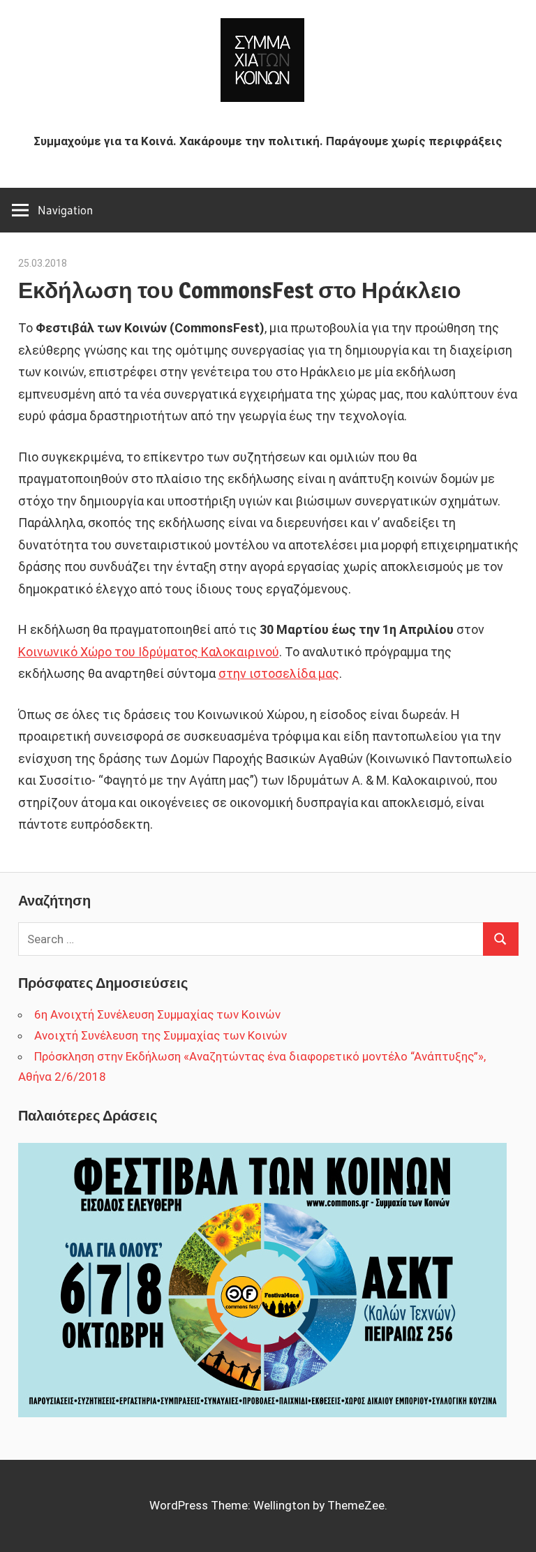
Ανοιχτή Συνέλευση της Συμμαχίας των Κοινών (160, 1035)
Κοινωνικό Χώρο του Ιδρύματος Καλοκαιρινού (148, 651)
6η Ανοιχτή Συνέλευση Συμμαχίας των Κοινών (157, 1014)
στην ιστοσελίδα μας (278, 673)
